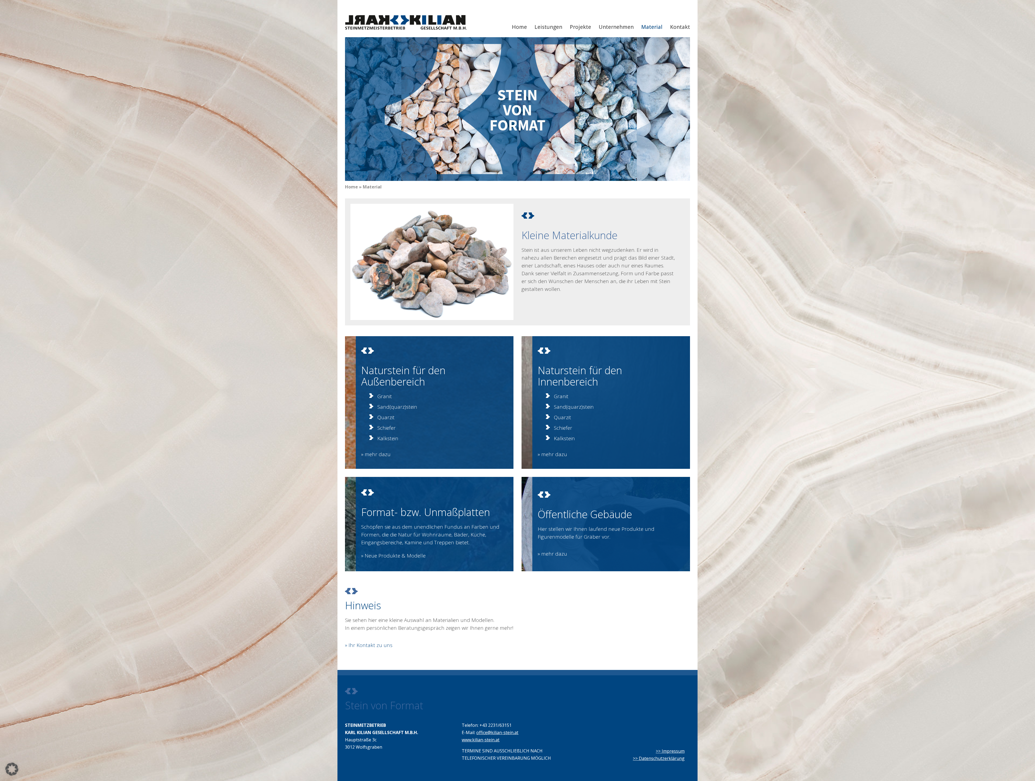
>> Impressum (670, 751)
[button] (12, 769)
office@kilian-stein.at (497, 732)
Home (519, 27)
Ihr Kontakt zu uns (370, 645)
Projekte (580, 27)
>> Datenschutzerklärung (659, 758)
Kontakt (680, 27)
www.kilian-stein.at (480, 740)
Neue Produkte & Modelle (395, 555)
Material (652, 27)
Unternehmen (616, 27)
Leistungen (548, 27)
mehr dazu (378, 454)
